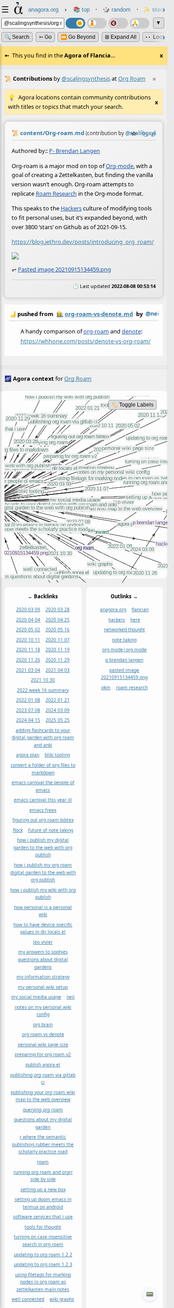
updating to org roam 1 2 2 (43, 1254)
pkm (106, 687)
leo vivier (43, 942)
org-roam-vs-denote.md (99, 314)
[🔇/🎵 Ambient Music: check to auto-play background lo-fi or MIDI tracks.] (118, 23)
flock (18, 830)
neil (70, 997)
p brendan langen (124, 660)
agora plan (27, 755)
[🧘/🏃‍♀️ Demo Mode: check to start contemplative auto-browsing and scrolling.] (97, 23)
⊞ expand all (121, 37)
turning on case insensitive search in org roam (43, 1241)
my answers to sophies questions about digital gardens (43, 959)
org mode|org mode (124, 650)
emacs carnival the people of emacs (43, 786)
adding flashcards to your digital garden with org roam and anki (43, 737)
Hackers (71, 208)
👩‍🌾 (59, 314)
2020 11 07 (58, 640)
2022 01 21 (58, 700)
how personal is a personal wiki (43, 911)
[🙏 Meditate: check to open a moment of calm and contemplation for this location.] (139, 23)
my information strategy (43, 977)
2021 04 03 (58, 670)
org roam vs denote (43, 1035)
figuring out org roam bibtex (43, 820)
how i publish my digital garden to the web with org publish (42, 847)
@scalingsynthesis (86, 78)
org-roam (96, 331)
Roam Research (56, 193)
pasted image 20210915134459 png (124, 674)
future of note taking (50, 830)
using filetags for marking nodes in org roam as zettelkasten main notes (43, 1281)
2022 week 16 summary (43, 690)
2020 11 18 (28, 650)
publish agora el (42, 1064)
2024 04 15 (28, 720)
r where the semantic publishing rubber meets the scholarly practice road (43, 1144)
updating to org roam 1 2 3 (43, 1264)
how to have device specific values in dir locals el (42, 928)
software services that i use (43, 1217)
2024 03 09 (58, 710)
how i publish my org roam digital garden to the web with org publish (43, 872)
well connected (28, 1299)
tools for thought (43, 1227)
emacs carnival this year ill (43, 800)
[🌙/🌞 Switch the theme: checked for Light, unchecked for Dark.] (75, 23)
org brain (43, 1024)
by (83, 313)
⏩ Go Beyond (78, 37)
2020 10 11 (28, 640)
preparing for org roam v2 (43, 1055)
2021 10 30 (43, 680)
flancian (140, 610)
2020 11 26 (28, 660)
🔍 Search (16, 37)
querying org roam (43, 1109)
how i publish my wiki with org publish (43, 894)
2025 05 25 (58, 720)
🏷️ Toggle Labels (132, 404)
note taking (124, 640)
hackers (116, 620)
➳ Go (45, 37)
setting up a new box (43, 1189)
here (135, 620)
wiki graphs (62, 1299)
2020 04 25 (58, 620)
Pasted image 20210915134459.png (64, 269)
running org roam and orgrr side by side (43, 1176)
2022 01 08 (28, 700)
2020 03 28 (58, 610)
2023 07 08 (28, 710)
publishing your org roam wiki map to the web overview (43, 1096)
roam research (132, 687)
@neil (153, 313)
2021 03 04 (28, 670)
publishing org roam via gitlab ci (42, 1079)
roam (43, 1162)
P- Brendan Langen (74, 151)
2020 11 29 (58, 660)
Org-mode (119, 165)
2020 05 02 (28, 630)
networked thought (124, 630)
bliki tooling (57, 755)
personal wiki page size (43, 1044)
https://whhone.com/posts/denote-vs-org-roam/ (86, 341)
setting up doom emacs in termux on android (43, 1203)
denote (131, 331)
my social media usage (36, 997)
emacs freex (42, 810)
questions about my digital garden (43, 1124)
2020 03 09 (28, 610)
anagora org (113, 610)
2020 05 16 (58, 630)
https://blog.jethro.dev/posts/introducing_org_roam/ (83, 242)
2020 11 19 (58, 650)
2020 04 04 (28, 620)
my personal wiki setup (43, 987)
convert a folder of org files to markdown (43, 769)
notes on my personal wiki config (43, 1011)
